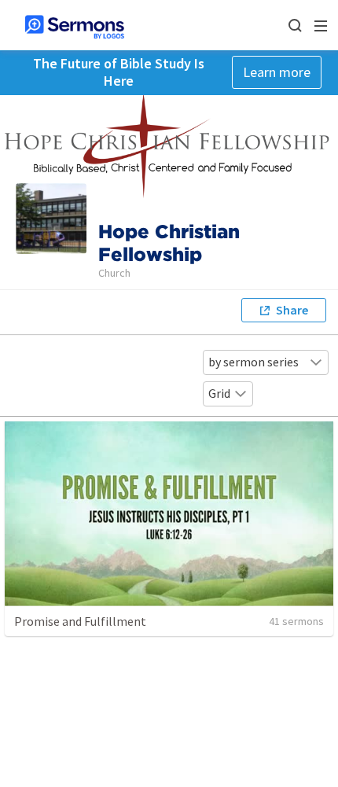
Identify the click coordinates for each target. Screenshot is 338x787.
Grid (219, 393)
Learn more (276, 72)
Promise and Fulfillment (80, 621)
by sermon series (253, 362)
